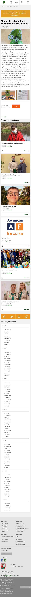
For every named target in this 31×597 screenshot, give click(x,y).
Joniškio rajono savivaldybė (17, 566)
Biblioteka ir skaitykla (20, 531)
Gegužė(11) (7, 428)
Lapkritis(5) (8, 446)
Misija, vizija (4, 526)
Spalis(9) (7, 356)
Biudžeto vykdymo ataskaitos (8, 536)
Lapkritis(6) (8, 415)
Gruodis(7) (7, 413)
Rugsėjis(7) (8, 419)
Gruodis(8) (7, 475)
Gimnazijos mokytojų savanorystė (10, 301)
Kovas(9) (7, 432)
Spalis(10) (7, 507)
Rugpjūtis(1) (8, 329)
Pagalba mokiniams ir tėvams (22, 528)
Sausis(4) (7, 344)
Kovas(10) (7, 401)
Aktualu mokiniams (20, 542)
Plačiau (26, 151)
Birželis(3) (7, 334)
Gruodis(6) (7, 382)
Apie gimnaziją (5, 523)
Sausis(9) (7, 436)
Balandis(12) (8, 461)
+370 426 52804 (8, 575)
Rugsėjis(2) (8, 510)
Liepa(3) (7, 454)
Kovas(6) (7, 491)
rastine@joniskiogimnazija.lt (9, 576)
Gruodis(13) (8, 352)
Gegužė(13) (7, 487)
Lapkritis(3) (8, 477)
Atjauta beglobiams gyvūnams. (9, 270)
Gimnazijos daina (5, 528)
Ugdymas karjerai (20, 526)
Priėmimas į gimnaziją (21, 541)
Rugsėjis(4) (8, 450)
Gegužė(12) (7, 336)
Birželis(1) (7, 426)
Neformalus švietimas (20, 525)
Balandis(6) (8, 368)
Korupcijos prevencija (20, 544)
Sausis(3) (7, 467)
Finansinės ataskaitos (6, 538)
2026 (5, 325)
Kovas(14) (7, 340)
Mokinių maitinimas (20, 530)
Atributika (3, 531)
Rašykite (4, 554)
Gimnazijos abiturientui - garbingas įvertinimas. (13, 143)
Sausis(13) (7, 405)
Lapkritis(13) (8, 354)
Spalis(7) (7, 448)
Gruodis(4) (7, 444)
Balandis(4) (8, 399)
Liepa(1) (7, 483)
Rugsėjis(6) (8, 389)
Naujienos (8, 6)
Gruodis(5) (7, 503)
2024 (5, 378)
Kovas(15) (7, 463)
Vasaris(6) (7, 342)
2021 (5, 471)
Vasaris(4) (7, 465)
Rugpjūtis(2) (8, 360)
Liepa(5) (7, 362)
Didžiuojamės (16, 6)
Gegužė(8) (7, 366)
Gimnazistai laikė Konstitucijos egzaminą (12, 175)
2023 (5, 409)
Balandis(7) (8, 338)
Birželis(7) (7, 456)
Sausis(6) (7, 375)
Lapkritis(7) (8, 385)
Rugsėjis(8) (8, 358)
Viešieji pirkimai (5, 539)
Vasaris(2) (7, 403)
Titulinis (2, 6)
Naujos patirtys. (5, 238)
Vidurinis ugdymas (20, 523)
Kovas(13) (7, 371)
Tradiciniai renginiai (6, 530)
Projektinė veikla (5, 541)
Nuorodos (18, 536)
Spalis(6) (7, 417)
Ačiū (15, 106)
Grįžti (5, 117)
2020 (5, 499)
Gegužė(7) (7, 397)
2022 (5, 440)
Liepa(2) (7, 331)
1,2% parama (19, 539)
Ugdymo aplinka (5, 525)
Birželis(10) (8, 364)
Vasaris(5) (7, 373)
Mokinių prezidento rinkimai (9, 206)
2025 (5, 348)
